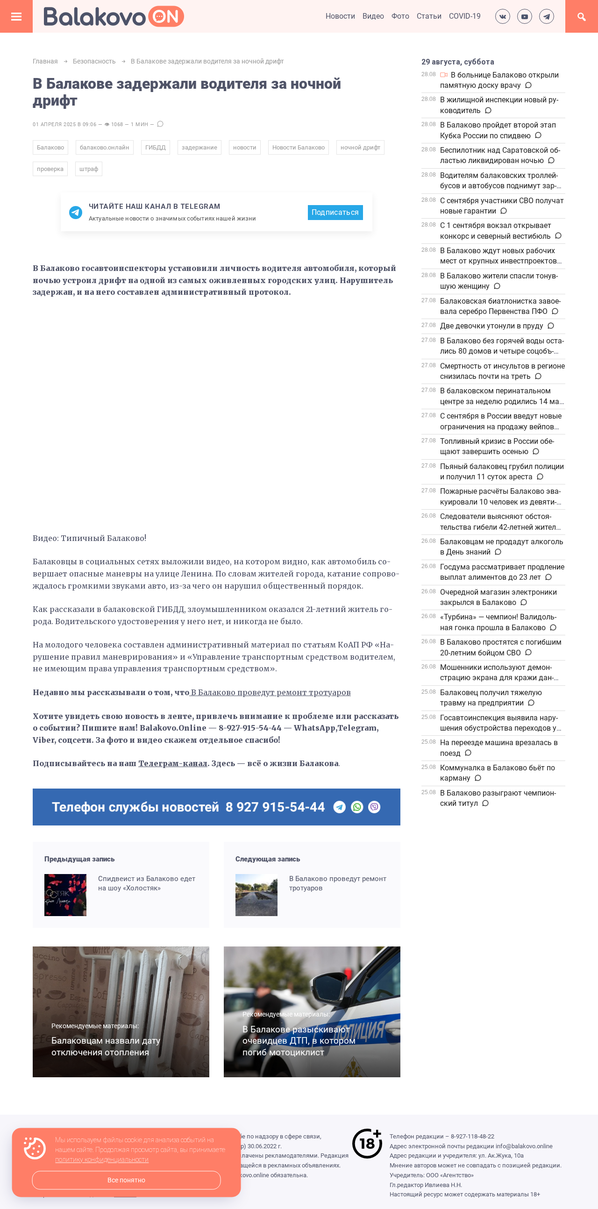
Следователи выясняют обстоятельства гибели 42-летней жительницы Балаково (501, 527)
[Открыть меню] (16, 16)
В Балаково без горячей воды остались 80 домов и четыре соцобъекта (502, 351)
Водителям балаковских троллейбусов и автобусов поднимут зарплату (499, 186)
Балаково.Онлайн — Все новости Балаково (114, 16)
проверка (50, 168)
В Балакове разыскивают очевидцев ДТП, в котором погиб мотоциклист (299, 1041)
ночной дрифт (360, 147)
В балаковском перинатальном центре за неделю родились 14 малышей (500, 401)
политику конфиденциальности (102, 1160)
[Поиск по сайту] (581, 16)
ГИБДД (155, 147)
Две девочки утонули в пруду (491, 325)
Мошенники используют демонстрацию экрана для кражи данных (497, 678)
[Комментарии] (528, 85)
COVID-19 (465, 16)
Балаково (50, 147)
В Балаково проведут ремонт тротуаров (271, 692)
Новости (340, 16)
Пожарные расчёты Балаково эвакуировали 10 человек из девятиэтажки (500, 502)
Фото (400, 16)
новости (244, 147)
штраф (88, 168)
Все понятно (126, 1180)
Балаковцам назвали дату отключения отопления (105, 1046)
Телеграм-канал (172, 763)
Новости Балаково (298, 147)
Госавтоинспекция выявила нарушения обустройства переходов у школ (499, 728)
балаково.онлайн (104, 147)
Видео (373, 16)
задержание (199, 147)
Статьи (429, 16)
